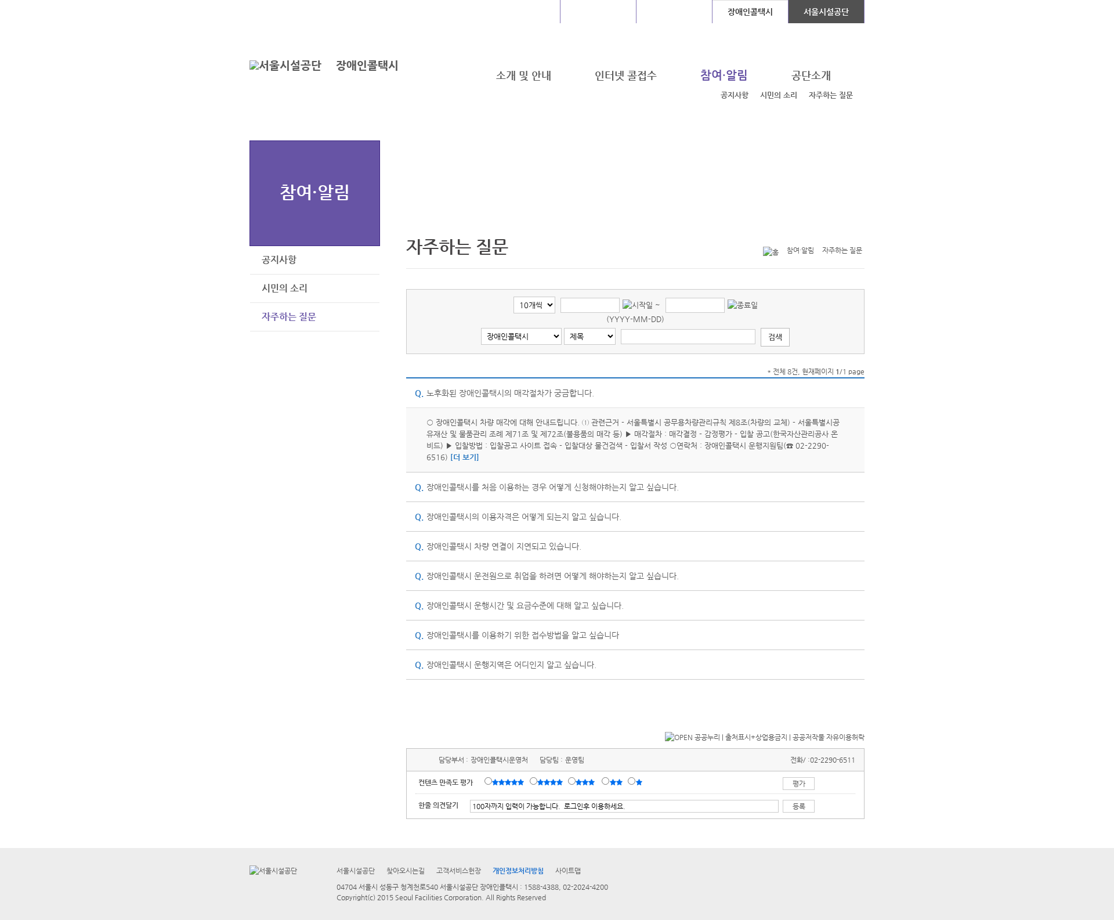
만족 (551, 781)
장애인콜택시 (367, 65)
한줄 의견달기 (438, 805)
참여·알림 (315, 192)
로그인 (280, 11)
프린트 (786, 231)
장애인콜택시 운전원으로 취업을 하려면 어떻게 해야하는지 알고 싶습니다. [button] (547, 575)
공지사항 (734, 95)
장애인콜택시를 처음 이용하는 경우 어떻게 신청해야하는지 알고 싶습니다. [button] (547, 487)
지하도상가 (598, 11)
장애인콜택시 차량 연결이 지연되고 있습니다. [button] (498, 546)
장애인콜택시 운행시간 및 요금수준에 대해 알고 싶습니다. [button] (519, 605)
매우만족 (509, 781)
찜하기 (858, 231)
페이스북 (822, 231)
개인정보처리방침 (518, 871)
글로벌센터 (522, 11)
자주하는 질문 (831, 95)
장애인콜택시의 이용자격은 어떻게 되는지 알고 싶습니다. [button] (518, 516)
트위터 (804, 231)
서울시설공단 (826, 11)
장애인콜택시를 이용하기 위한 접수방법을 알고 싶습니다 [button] (517, 635)
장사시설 (674, 11)
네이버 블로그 (840, 231)
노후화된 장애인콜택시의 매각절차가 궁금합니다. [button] (504, 393)
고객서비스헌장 (458, 871)
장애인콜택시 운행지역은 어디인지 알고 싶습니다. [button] (505, 664)
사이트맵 (568, 871)
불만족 (617, 781)
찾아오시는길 (405, 871)
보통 (587, 781)
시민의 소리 (778, 95)
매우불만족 (639, 781)
